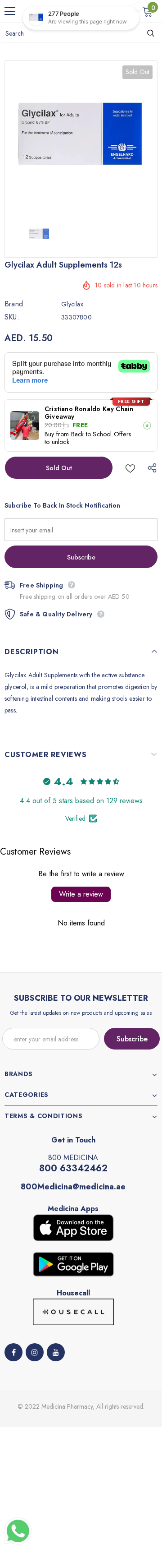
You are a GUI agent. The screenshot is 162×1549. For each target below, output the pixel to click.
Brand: (14, 304)
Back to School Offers (101, 434)
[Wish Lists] (130, 467)
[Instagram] (35, 1352)
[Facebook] (13, 1352)
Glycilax (72, 304)
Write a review (81, 894)
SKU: (11, 317)
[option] (81, 137)
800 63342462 (73, 1168)
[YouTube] (56, 1352)
